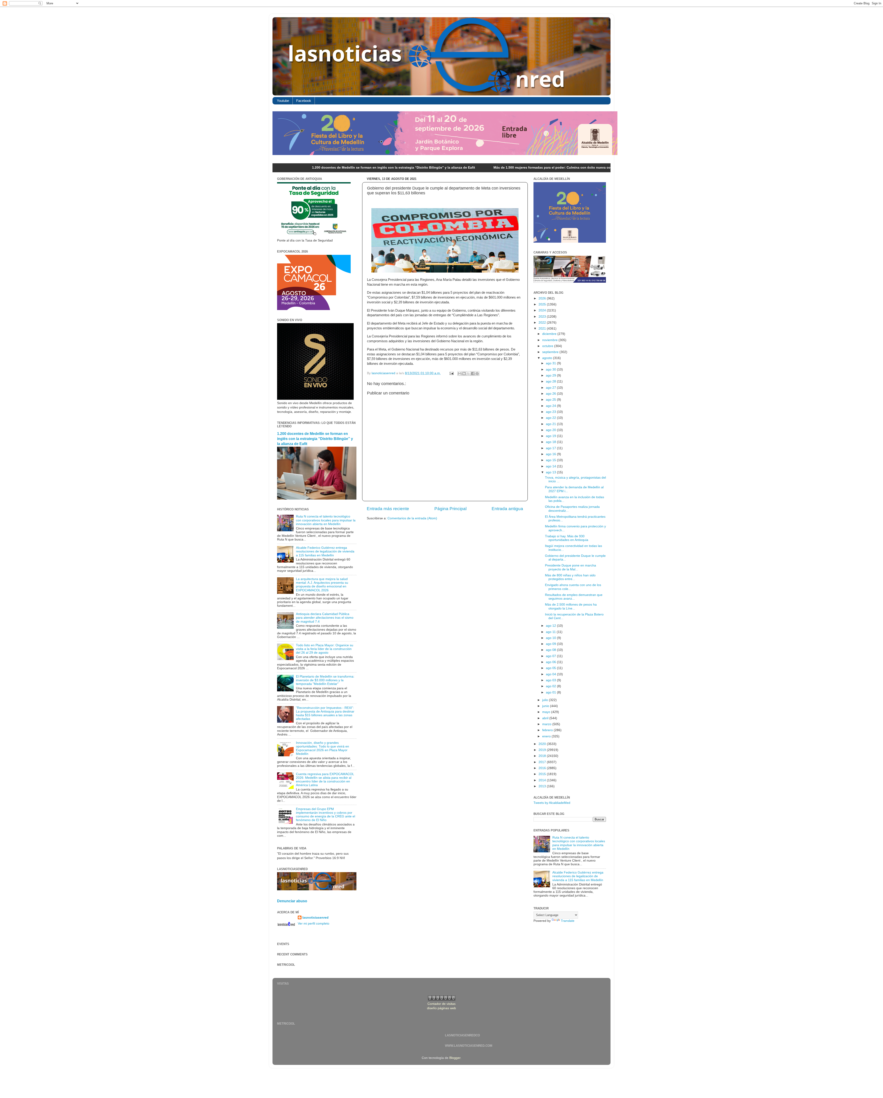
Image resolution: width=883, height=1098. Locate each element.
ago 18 (551, 442)
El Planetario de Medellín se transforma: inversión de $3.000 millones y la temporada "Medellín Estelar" (325, 680)
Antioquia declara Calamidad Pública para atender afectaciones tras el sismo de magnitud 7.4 (324, 617)
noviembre (550, 340)
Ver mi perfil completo (313, 923)
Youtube (283, 101)
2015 (543, 774)
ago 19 (551, 436)
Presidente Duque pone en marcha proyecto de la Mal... (570, 567)
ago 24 (551, 406)
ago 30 (551, 369)
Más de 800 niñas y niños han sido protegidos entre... (570, 577)
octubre (548, 346)
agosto (547, 358)
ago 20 (551, 430)
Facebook (303, 101)
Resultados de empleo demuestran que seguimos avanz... (573, 596)
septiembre (550, 352)
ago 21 (551, 424)
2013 (543, 786)
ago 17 (551, 448)
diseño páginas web (441, 1008)
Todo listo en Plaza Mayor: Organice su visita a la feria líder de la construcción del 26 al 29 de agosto (324, 649)
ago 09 (551, 644)
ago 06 (551, 662)
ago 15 (551, 460)
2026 (543, 298)
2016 (543, 768)
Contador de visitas (441, 1004)
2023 (543, 316)
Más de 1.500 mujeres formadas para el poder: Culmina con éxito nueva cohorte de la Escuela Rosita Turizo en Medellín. (507, 167)
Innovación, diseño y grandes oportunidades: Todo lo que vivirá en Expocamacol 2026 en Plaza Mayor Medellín (322, 748)
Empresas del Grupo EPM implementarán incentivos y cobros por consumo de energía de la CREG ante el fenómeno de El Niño (325, 814)
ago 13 (551, 472)
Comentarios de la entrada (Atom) (412, 518)
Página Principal (450, 508)
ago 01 (551, 692)
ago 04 (551, 674)
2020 (543, 744)
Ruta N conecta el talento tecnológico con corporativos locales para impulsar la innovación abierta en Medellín (325, 520)
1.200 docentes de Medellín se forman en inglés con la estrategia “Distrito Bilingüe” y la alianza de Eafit (312, 167)
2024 (543, 310)
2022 (543, 322)
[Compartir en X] (468, 373)
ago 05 (551, 668)
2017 (543, 762)
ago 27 (551, 387)
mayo (546, 712)
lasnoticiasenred (315, 917)
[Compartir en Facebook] (472, 373)
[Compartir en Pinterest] (477, 373)
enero (547, 736)
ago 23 (551, 412)
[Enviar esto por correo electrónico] (459, 373)
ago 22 (551, 418)
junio (546, 706)
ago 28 (551, 381)
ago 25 (551, 399)
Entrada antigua (507, 508)
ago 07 (551, 656)
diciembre (549, 334)
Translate (567, 921)
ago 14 (551, 466)
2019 (543, 750)
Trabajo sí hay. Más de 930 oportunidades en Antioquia (566, 538)
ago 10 (551, 638)
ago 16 (551, 454)
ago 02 (551, 686)
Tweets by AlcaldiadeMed (551, 803)
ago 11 (551, 632)
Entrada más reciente (388, 508)
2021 (543, 328)
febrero (548, 730)
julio (545, 700)
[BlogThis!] (464, 373)
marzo (547, 724)
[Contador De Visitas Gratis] (441, 999)
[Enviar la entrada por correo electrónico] (451, 373)
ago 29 (551, 375)
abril (545, 718)
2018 (543, 756)
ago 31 (551, 363)
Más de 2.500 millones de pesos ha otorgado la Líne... (571, 606)
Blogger (454, 1058)
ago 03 (551, 680)
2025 (543, 304)
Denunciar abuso (292, 901)
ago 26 (551, 393)
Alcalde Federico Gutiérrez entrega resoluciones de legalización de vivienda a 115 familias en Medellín (325, 551)
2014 (543, 780)
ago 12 (551, 625)
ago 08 (551, 650)
